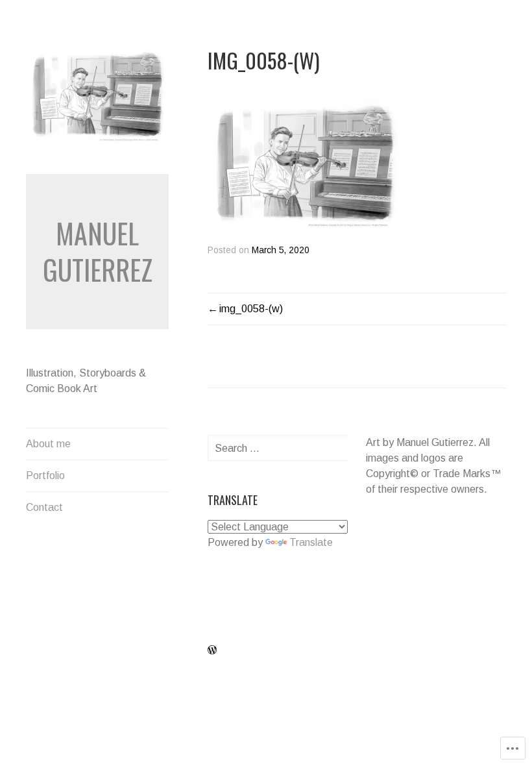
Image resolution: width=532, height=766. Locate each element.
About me (48, 443)
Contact (44, 507)
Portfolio (45, 475)
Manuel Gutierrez (97, 251)
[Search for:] (289, 448)
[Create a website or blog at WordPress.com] (212, 650)
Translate (311, 542)
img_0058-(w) (251, 308)
